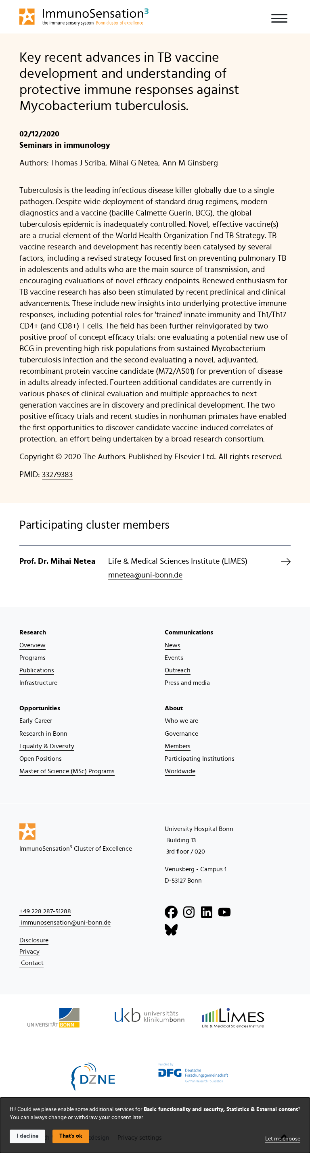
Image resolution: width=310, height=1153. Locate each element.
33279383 (57, 475)
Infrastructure (38, 683)
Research (32, 632)
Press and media (187, 683)
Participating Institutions (200, 758)
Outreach (178, 670)
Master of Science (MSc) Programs (67, 771)
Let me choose (282, 1139)
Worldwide (180, 771)
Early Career (35, 721)
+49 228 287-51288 (45, 911)
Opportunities (39, 708)
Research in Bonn (43, 733)
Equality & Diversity (46, 746)
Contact (31, 963)
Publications (36, 670)
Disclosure (33, 940)
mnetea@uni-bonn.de (145, 575)
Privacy (29, 951)
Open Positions (40, 758)
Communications (189, 632)
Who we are (181, 721)
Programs (32, 658)
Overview (32, 645)
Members (178, 746)
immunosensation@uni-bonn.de (65, 922)
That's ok (70, 1136)
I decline (27, 1136)
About (174, 708)
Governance (181, 733)
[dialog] (155, 1125)
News (172, 645)
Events (174, 658)
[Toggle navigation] (279, 18)
